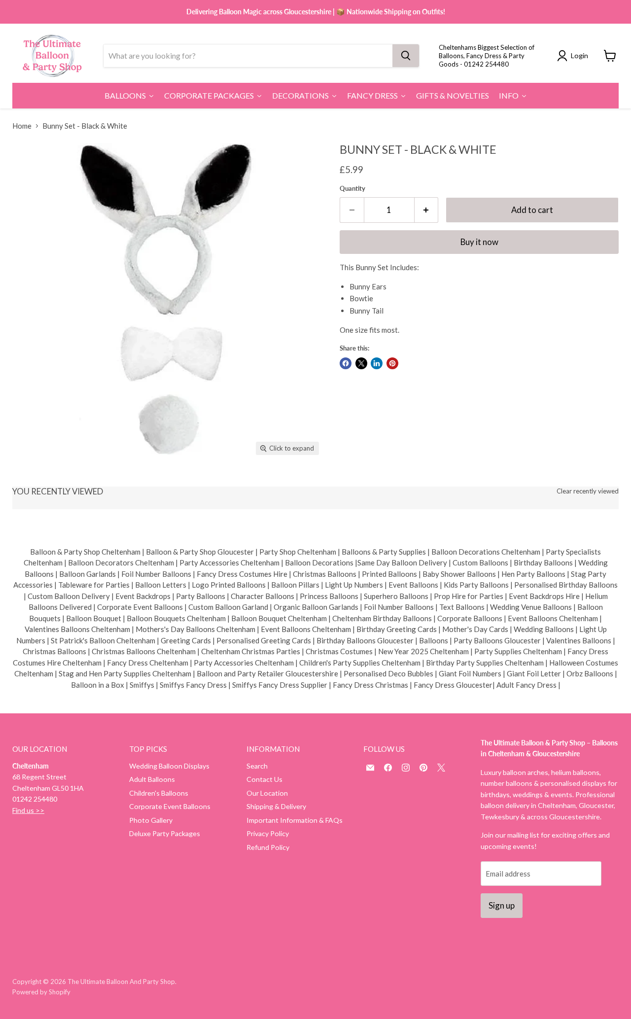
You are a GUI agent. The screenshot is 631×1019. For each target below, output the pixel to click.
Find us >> (28, 810)
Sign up (502, 905)
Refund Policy (267, 847)
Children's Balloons (158, 793)
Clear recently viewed (588, 491)
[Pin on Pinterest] (392, 363)
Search (257, 766)
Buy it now (479, 242)
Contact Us (264, 779)
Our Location (267, 793)
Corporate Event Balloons (169, 806)
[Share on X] (361, 363)
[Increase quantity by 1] (427, 209)
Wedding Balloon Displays (169, 766)
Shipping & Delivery (276, 806)
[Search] (405, 55)
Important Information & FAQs (294, 820)
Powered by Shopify (41, 992)
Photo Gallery (151, 820)
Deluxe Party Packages (164, 833)
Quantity (352, 188)
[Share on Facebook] (345, 363)
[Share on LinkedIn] (377, 363)
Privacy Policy (267, 833)
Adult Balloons (152, 779)
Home (22, 126)
